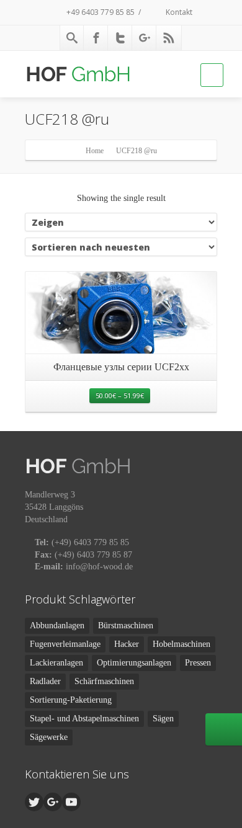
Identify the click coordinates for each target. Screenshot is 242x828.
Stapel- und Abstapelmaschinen (84, 718)
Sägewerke (49, 737)
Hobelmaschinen (181, 644)
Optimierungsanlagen (134, 662)
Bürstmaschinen (125, 625)
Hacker (126, 644)
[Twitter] (120, 37)
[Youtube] (71, 802)
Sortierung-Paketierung (71, 700)
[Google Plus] (144, 37)
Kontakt (178, 12)
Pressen (198, 662)
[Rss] (168, 37)
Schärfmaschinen (104, 681)
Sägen (163, 718)
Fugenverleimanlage (65, 644)
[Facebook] (96, 37)
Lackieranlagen (56, 662)
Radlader (45, 681)
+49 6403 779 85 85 (100, 12)
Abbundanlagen (57, 625)
